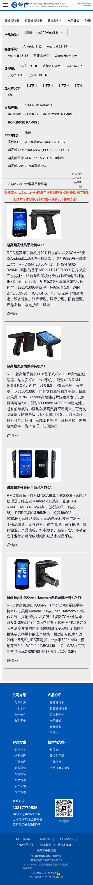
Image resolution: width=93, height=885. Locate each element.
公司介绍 (20, 702)
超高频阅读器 (33, 20)
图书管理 (20, 780)
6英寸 (79, 85)
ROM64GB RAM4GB (23, 114)
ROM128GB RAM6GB (58, 114)
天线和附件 (55, 20)
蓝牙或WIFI (41, 55)
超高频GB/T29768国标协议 (27, 166)
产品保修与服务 (60, 768)
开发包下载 (57, 755)
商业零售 (20, 768)
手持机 (54, 733)
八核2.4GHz (51, 66)
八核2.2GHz (28, 66)
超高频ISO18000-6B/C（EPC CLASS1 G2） (39, 150)
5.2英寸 (32, 85)
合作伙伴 (20, 714)
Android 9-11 (32, 46)
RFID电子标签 (25, 844)
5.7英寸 (64, 85)
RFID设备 (45, 844)
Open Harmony (66, 55)
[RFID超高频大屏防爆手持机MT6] (34, 343)
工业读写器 (43, 839)
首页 (74, 173)
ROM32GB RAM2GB (38, 105)
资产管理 (20, 792)
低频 (28, 132)
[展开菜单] (5, 5)
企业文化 (20, 708)
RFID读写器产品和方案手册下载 (46, 860)
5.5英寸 (48, 85)
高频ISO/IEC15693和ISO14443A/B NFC (36, 142)
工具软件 (55, 762)
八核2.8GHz (16, 75)
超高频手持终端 (46, 850)
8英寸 (12, 95)
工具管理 (20, 762)
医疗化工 (20, 750)
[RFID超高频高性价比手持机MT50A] (34, 465)
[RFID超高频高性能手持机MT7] (34, 222)
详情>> (12, 314)
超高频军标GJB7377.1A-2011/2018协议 (36, 158)
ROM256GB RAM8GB (24, 122)
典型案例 (20, 720)
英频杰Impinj (65, 844)
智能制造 (20, 774)
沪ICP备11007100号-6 (44, 872)
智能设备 (55, 726)
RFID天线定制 (65, 839)
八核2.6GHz (73, 66)
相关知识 (55, 750)
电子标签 (73, 20)
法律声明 (56, 856)
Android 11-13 (57, 46)
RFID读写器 (23, 839)
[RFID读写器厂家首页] (20, 5)
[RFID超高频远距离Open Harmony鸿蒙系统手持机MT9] (34, 574)
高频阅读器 (12, 20)
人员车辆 (20, 786)
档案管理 (20, 755)
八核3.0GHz (38, 75)
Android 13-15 (18, 55)
